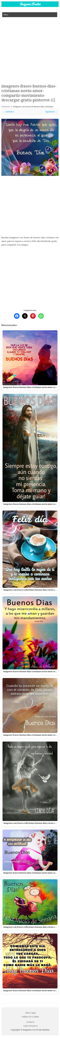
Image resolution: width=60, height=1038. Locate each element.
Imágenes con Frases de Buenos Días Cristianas (33, 106)
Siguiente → (51, 111)
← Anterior (8, 111)
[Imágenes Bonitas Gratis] (30, 6)
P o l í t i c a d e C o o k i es (30, 1016)
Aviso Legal (30, 1012)
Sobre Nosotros (30, 1025)
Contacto (30, 1022)
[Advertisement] (30, 48)
